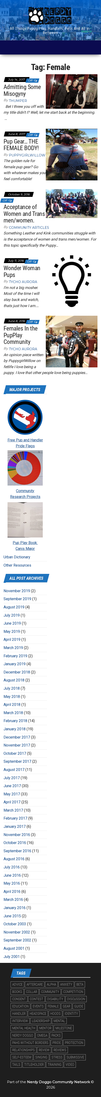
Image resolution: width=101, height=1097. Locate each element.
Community (25, 491)
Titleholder (34, 1064)
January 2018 (15, 729)
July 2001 (12, 956)
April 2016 (12, 891)
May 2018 (12, 696)
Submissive (75, 1057)
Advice (17, 984)
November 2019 (17, 591)
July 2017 (12, 778)
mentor (45, 1028)
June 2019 (12, 623)
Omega (42, 1035)
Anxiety (66, 984)
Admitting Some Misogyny (22, 90)
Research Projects (25, 496)
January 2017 (15, 826)
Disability (55, 999)
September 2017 (17, 761)
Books (17, 992)
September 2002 (17, 940)
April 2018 (12, 704)
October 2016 (15, 842)
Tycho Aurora (23, 282)
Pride (56, 1043)
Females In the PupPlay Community (21, 335)
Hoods (55, 1013)
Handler (19, 1013)
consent (19, 999)
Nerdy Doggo (22, 1035)
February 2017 (15, 818)
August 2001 (14, 948)
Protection (74, 1043)
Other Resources (17, 565)
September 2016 (17, 851)
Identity (71, 1013)
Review (44, 1050)
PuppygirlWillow (27, 155)
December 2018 (17, 672)
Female (53, 1006)
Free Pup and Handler (25, 440)
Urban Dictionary (17, 557)
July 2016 (12, 867)
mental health (23, 1028)
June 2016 (12, 875)
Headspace (38, 1013)
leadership (41, 1021)
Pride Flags (25, 446)
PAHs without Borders (30, 1043)
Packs (56, 1035)
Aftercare (35, 984)
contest (36, 999)
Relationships (23, 1050)
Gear (66, 1006)
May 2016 (12, 883)
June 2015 (12, 916)
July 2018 (12, 688)
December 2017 (17, 737)
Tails (16, 1064)
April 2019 (12, 639)
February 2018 (15, 721)
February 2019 (15, 656)
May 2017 (12, 794)
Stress (56, 1057)
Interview (20, 1021)
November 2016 (17, 834)
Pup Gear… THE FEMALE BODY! (21, 145)
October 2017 (15, 753)
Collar (31, 992)
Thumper (18, 101)
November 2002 (17, 932)
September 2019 (17, 599)
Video (70, 1064)
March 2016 (13, 899)
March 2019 (13, 648)
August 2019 (14, 607)
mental (59, 1021)
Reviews (60, 1050)
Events (38, 1006)
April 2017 (12, 802)
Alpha (51, 984)
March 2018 (13, 713)
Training (55, 1064)
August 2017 (14, 769)
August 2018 (14, 680)
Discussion (76, 999)
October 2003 (15, 924)
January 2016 (15, 908)
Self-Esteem (21, 1057)
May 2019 (12, 631)
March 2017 (13, 810)
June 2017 (12, 786)
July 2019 (12, 615)
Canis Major (25, 548)
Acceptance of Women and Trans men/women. (24, 213)
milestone (63, 1028)
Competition (73, 992)
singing (41, 1057)
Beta (79, 984)
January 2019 (15, 664)
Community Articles (29, 228)
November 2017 (17, 745)
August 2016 (14, 859)
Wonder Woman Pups (22, 271)
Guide (78, 1006)
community (50, 992)
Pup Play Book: (25, 543)
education (20, 1006)
